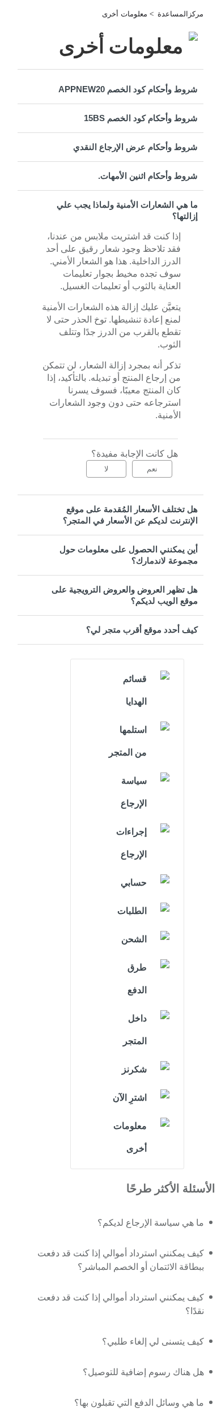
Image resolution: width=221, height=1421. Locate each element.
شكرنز (134, 1069)
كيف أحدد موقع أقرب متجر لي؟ (142, 629)
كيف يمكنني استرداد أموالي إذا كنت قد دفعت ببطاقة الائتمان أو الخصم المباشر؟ (120, 1260)
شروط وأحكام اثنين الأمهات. (148, 176)
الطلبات (132, 911)
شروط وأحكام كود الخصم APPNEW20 (128, 89)
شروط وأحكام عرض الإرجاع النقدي (135, 147)
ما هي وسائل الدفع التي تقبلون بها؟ (139, 1402)
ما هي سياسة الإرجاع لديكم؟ (150, 1222)
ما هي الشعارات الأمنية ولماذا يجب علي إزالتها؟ (127, 210)
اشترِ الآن (130, 1097)
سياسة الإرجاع (134, 792)
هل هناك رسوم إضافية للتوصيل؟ (143, 1372)
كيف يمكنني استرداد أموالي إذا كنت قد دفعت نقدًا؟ (120, 1304)
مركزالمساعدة (180, 14)
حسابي (134, 882)
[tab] (110, 89)
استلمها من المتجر (128, 741)
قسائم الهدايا (135, 690)
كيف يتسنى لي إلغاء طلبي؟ (153, 1341)
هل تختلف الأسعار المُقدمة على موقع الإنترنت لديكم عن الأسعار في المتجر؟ (130, 514)
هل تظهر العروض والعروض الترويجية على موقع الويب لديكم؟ (125, 595)
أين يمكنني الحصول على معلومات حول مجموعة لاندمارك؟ (129, 554)
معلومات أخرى (124, 14)
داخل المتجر (135, 1030)
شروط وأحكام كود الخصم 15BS (141, 118)
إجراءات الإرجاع (131, 843)
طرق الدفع (137, 979)
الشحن (134, 939)
